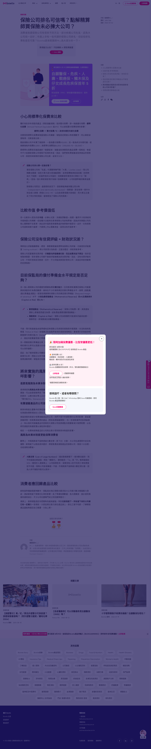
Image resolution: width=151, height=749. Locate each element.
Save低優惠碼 (58, 407)
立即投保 (56, 373)
